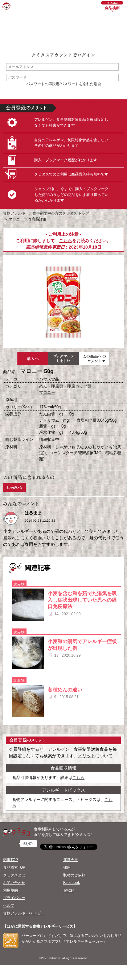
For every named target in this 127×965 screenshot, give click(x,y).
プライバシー (14, 898)
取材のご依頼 (74, 875)
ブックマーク (63, 358)
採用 (67, 867)
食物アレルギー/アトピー (24, 913)
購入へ (32, 358)
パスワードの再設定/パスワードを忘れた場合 (63, 84)
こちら (65, 240)
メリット (86, 755)
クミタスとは (14, 875)
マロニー (47, 392)
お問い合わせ (14, 882)
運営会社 (70, 860)
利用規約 (10, 890)
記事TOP (10, 860)
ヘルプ (8, 905)
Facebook (71, 882)
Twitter (68, 890)
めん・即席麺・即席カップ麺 (65, 386)
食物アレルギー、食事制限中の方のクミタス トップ (46, 213)
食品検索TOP (14, 867)
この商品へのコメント (94, 358)
